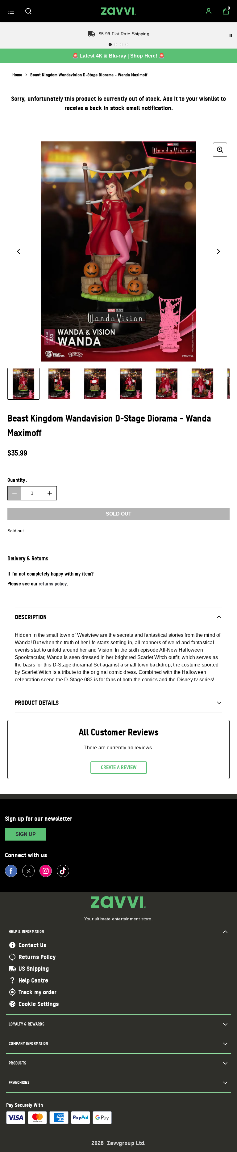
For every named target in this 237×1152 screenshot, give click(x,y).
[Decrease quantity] (14, 493)
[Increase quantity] (49, 493)
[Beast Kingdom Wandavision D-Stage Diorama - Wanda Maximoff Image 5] (167, 384)
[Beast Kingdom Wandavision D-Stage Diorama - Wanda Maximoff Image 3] (95, 384)
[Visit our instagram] (46, 871)
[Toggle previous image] (18, 251)
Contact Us (32, 945)
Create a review (118, 767)
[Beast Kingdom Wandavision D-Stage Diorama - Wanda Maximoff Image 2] (59, 384)
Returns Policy (37, 957)
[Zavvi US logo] (118, 11)
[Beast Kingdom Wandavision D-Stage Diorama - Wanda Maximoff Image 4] (131, 384)
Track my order (37, 992)
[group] (118, 251)
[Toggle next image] (218, 251)
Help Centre (33, 980)
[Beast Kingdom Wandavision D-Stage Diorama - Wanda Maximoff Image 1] (23, 384)
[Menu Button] (11, 11)
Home (17, 74)
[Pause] (231, 36)
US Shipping (34, 968)
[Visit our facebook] (11, 871)
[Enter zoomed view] (220, 150)
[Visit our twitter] (28, 871)
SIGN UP (25, 834)
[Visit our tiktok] (63, 871)
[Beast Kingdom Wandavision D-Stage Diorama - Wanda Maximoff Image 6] (202, 384)
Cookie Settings (39, 1004)
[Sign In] (208, 11)
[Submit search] (28, 11)
